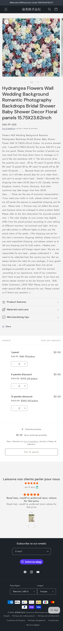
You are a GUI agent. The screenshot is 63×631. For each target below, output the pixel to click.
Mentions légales (33, 625)
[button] (6, 9)
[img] (31, 483)
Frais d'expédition (8, 128)
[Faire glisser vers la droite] (38, 82)
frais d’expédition (31, 441)
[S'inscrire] (47, 551)
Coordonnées (53, 620)
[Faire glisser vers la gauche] (25, 82)
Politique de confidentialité (48, 616)
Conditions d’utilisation (16, 620)
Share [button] (8, 326)
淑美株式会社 (20, 612)
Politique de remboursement (23, 616)
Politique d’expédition (36, 620)
